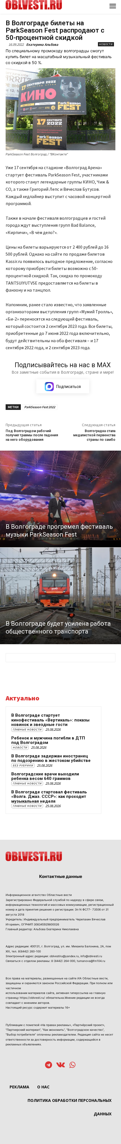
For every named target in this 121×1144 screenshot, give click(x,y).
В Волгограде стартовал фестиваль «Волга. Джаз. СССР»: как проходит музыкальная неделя (49, 796)
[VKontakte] (60, 1065)
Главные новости (27, 729)
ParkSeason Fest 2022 (39, 407)
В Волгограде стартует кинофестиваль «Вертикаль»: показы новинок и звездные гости (50, 720)
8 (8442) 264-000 (63, 961)
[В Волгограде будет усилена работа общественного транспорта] (60, 596)
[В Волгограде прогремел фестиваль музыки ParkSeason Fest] (60, 499)
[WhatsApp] (72, 1065)
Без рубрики (23, 765)
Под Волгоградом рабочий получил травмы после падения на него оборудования (32, 435)
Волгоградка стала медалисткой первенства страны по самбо (94, 435)
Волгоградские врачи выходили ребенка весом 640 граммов (45, 776)
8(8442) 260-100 (29, 951)
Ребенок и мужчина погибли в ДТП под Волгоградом (48, 740)
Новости (106, 44)
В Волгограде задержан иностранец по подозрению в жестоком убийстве (51, 758)
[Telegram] (48, 1065)
